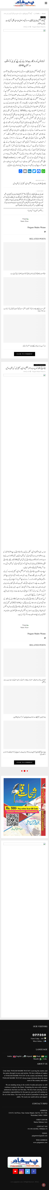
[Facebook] (33, 1171)
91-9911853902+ (32, 1129)
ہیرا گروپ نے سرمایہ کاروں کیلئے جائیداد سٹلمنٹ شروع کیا (34, 346)
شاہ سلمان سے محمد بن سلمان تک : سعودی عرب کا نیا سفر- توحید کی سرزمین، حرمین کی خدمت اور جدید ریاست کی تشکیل (25, 681)
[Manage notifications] (43, 1185)
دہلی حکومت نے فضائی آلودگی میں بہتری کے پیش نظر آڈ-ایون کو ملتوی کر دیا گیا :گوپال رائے (28, 273)
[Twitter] (27, 1171)
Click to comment (24, 354)
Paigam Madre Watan (38, 27)
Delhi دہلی (43, 17)
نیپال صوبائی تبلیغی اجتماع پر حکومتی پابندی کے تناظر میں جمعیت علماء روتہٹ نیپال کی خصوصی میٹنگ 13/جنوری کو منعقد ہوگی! (24, 753)
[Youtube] (15, 1171)
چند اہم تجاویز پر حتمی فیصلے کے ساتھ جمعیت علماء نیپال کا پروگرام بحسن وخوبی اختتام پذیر (29, 717)
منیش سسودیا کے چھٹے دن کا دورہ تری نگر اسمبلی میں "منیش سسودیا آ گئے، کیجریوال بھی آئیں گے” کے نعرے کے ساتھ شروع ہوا (25, 310)
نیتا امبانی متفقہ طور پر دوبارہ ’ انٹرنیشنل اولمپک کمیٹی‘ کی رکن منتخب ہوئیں (29, 183)
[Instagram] (21, 1171)
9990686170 (43, 1129)
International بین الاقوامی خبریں (39, 365)
